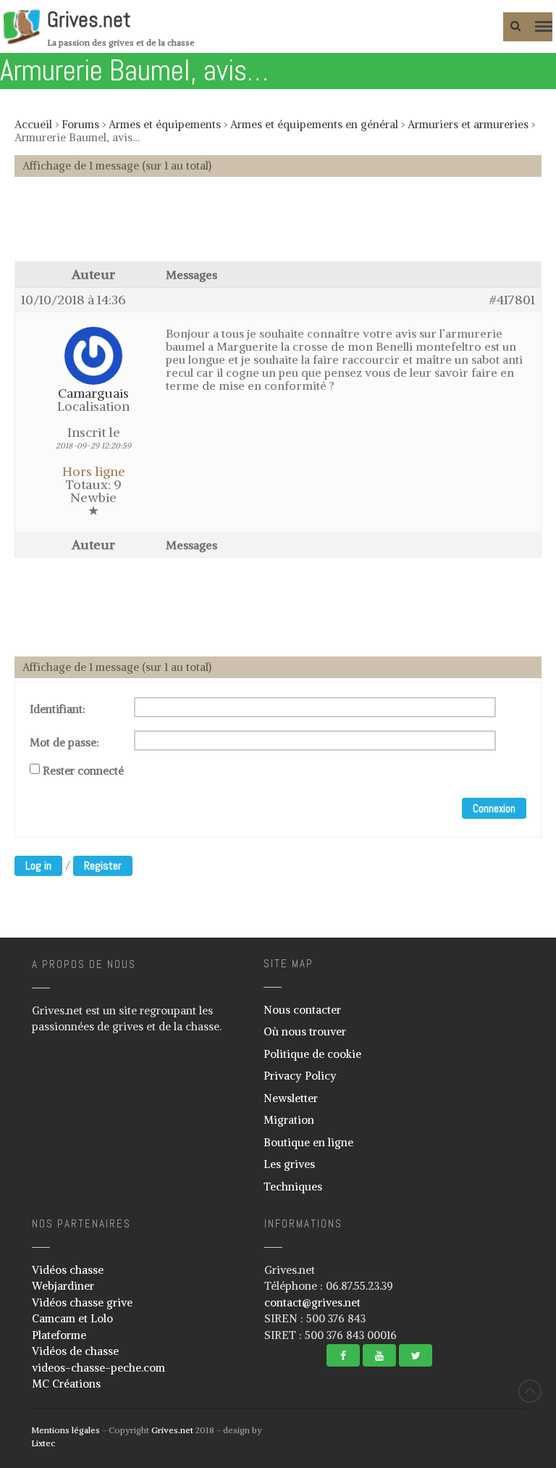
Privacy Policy (300, 1076)
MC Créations (66, 1383)
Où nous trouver (305, 1031)
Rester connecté (83, 770)
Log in (38, 865)
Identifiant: (57, 709)
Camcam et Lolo (72, 1318)
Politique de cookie (312, 1054)
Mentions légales (65, 1430)
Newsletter (291, 1098)
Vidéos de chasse (75, 1351)
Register (103, 865)
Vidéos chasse (68, 1270)
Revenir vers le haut (530, 1391)
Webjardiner (63, 1286)
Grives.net (89, 19)
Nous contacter (302, 1010)
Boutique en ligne (308, 1142)
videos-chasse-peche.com (98, 1368)
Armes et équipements (165, 124)
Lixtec (43, 1443)
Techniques (293, 1186)
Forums (80, 124)
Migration (289, 1120)
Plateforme (59, 1335)
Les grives (289, 1164)
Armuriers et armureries (468, 124)
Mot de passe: (64, 742)
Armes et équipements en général (314, 124)
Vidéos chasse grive (82, 1302)
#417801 (512, 299)
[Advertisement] (278, 226)
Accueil (33, 124)
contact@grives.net (312, 1302)
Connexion (494, 808)
